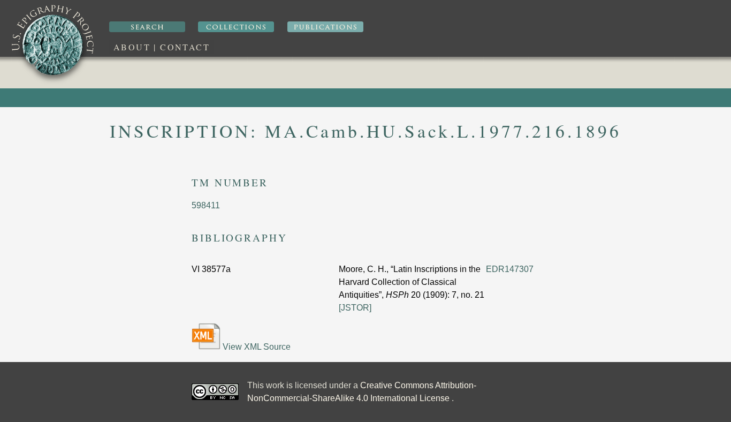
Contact (185, 46)
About (131, 46)
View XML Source (255, 346)
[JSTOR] (355, 307)
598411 (206, 205)
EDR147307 (510, 269)
